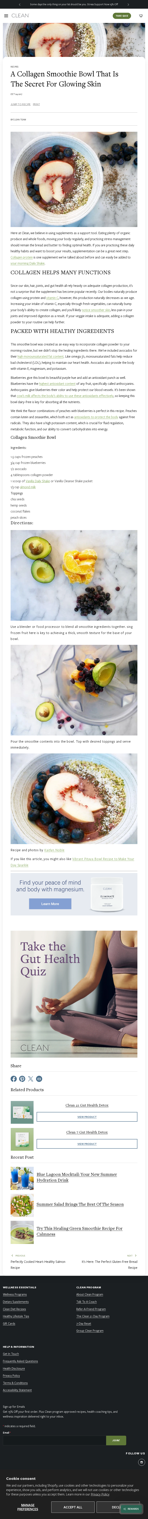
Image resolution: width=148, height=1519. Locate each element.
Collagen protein (22, 257)
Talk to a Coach (86, 1302)
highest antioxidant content (57, 383)
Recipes (14, 66)
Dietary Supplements (16, 1302)
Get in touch (11, 1354)
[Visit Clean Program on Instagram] (141, 1462)
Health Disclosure (14, 1368)
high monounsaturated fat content (41, 356)
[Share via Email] (39, 1078)
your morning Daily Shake (28, 263)
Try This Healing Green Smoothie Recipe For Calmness (80, 1232)
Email (7, 1432)
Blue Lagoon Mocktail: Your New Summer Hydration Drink (77, 1178)
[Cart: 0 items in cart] (141, 16)
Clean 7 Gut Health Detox (87, 1132)
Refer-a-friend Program (91, 1309)
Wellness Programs (15, 1294)
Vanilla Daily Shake (38, 481)
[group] (74, 4)
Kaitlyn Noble (54, 850)
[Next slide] (128, 4)
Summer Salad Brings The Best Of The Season (80, 1204)
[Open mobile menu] (6, 16)
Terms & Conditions (15, 1383)
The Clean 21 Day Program (92, 1316)
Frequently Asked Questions (20, 1361)
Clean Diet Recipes (14, 1309)
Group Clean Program (89, 1330)
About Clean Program (89, 1294)
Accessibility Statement (17, 1390)
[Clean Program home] (20, 15)
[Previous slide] (20, 4)
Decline (118, 1507)
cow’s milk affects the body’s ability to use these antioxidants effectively (65, 395)
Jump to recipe (21, 104)
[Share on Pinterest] (22, 1078)
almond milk (28, 487)
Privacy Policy (100, 1494)
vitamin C (52, 298)
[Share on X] (31, 1078)
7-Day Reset (83, 1323)
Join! (116, 1440)
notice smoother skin (96, 310)
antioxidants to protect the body (96, 417)
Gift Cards (9, 1323)
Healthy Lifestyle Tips (16, 1316)
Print (36, 104)
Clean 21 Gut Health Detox (87, 1105)
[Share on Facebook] (14, 1078)
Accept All (73, 1507)
